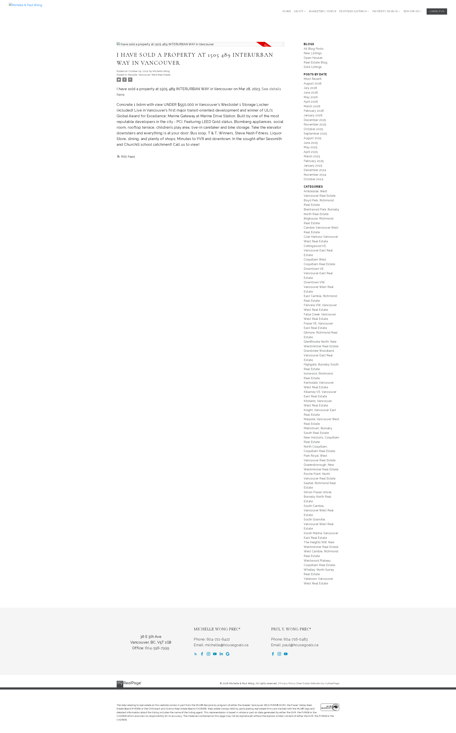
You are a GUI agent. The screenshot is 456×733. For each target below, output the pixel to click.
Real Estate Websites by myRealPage (318, 683)
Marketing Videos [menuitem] (322, 11)
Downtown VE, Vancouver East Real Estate (318, 273)
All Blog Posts (313, 48)
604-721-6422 (218, 639)
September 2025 (315, 133)
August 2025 (313, 138)
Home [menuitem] (287, 11)
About (298, 11)
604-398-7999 (157, 648)
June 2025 (311, 142)
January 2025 (313, 165)
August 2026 (313, 83)
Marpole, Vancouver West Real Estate (149, 74)
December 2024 (315, 170)
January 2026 (313, 115)
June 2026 (311, 92)
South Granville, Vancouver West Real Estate (319, 524)
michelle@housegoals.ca (226, 645)
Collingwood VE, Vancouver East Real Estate (318, 250)
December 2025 (315, 120)
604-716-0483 (296, 639)
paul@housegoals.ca (300, 645)
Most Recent (313, 79)
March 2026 (312, 106)
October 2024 (313, 179)
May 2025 (310, 147)
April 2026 (311, 101)
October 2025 (313, 129)
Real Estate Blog (315, 62)
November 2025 (315, 124)
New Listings (313, 53)
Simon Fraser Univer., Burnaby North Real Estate (318, 497)
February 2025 (314, 161)
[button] (437, 11)
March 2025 (312, 156)
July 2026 (310, 88)
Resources (412, 11)
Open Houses (313, 58)
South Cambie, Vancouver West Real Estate (319, 510)
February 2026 (314, 110)
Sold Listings (313, 67)
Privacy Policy (287, 683)
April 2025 (311, 152)
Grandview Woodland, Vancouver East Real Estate (319, 355)
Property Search (385, 11)
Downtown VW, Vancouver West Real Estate (319, 287)
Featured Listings (353, 11)
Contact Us (436, 11)
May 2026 (311, 97)
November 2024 (315, 174)
